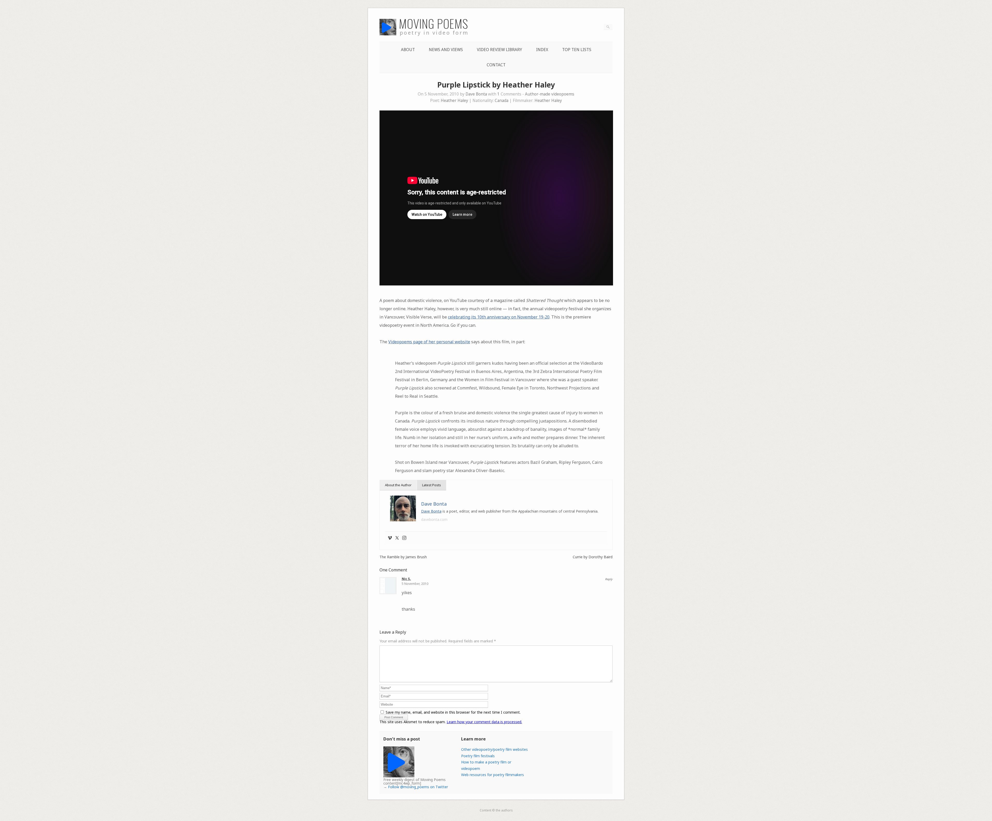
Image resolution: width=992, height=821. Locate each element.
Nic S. (406, 578)
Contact (496, 65)
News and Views (446, 49)
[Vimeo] (390, 538)
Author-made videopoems (549, 94)
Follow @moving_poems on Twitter (418, 786)
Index (542, 49)
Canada (501, 100)
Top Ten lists (576, 49)
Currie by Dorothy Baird (593, 557)
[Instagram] (404, 538)
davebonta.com (434, 519)
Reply (609, 579)
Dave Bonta (476, 94)
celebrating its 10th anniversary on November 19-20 (498, 317)
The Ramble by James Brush (403, 557)
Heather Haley (454, 100)
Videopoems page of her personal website (429, 342)
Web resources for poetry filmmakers (492, 774)
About (408, 49)
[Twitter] (397, 538)
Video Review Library (499, 49)
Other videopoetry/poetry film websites (494, 749)
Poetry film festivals (478, 755)
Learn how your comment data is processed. (484, 721)
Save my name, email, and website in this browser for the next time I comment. (453, 712)
